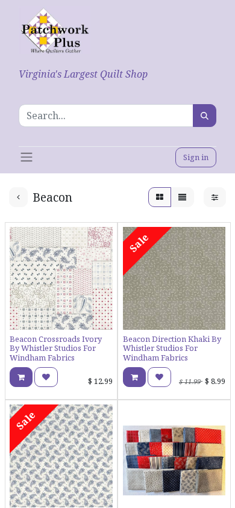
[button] (21, 377)
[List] (182, 197)
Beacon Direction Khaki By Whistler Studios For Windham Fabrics (172, 348)
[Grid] (159, 197)
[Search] (204, 115)
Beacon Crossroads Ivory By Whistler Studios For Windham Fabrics (56, 348)
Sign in (195, 157)
